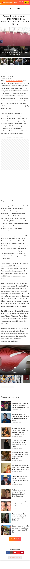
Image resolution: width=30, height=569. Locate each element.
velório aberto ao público (14, 81)
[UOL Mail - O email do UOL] (20, 2)
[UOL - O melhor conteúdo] (3, 2)
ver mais (14, 538)
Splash (15, 8)
